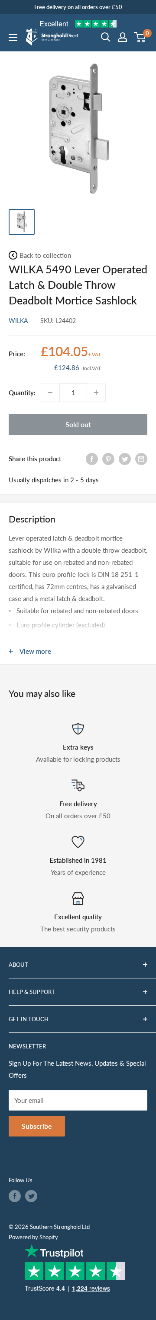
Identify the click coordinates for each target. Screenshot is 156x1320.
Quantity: (22, 392)
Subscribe (37, 1126)
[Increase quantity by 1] (96, 392)
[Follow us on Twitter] (31, 1196)
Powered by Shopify (33, 1237)
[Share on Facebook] (92, 458)
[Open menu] (13, 37)
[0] (140, 37)
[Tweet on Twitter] (125, 458)
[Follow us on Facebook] (15, 1196)
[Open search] (105, 37)
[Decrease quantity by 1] (50, 392)
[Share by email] (141, 458)
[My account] (122, 37)
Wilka (18, 320)
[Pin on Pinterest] (108, 458)
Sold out (78, 424)
